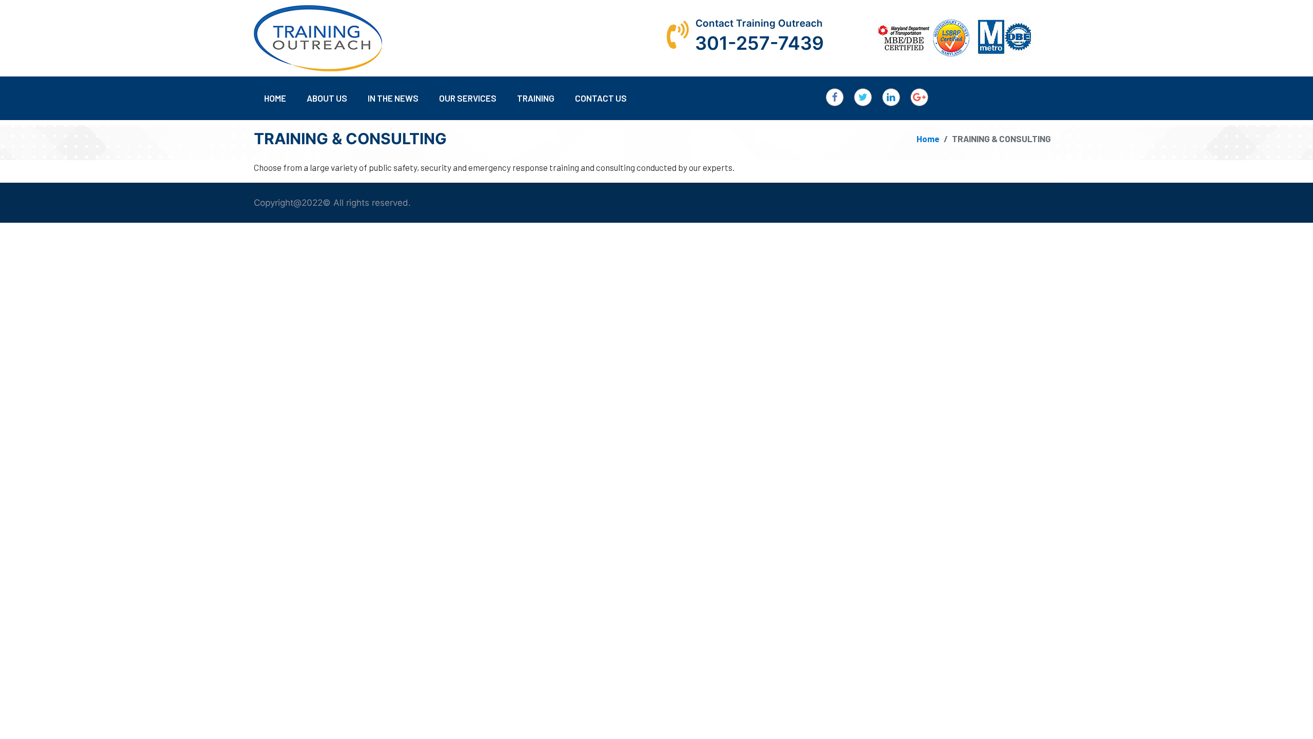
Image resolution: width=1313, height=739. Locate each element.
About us (327, 98)
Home (275, 98)
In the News (393, 98)
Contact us (601, 98)
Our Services (467, 98)
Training (535, 98)
